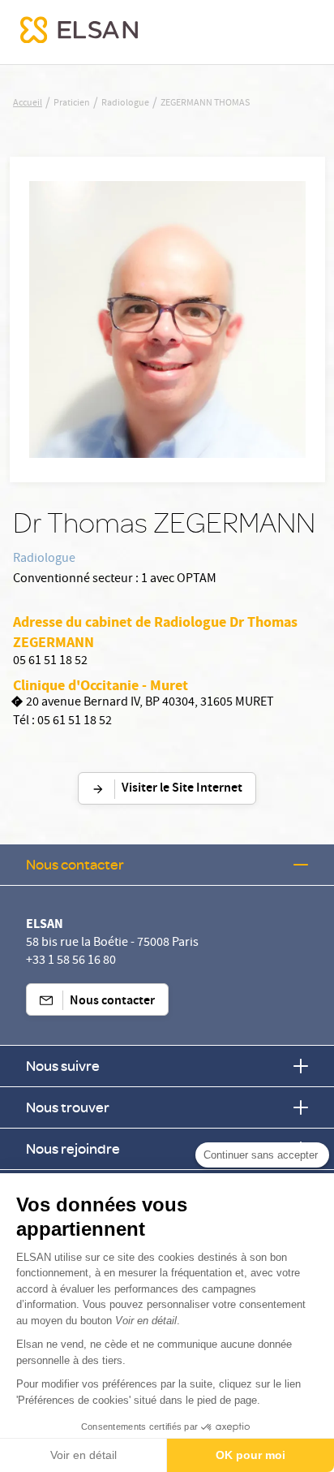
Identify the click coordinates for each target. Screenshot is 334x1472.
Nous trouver (67, 1107)
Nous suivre (63, 1065)
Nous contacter (75, 864)
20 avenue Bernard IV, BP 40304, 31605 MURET (150, 703)
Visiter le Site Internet (182, 789)
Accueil (27, 103)
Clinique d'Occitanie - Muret (100, 685)
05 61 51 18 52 (50, 661)
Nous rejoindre (73, 1148)
